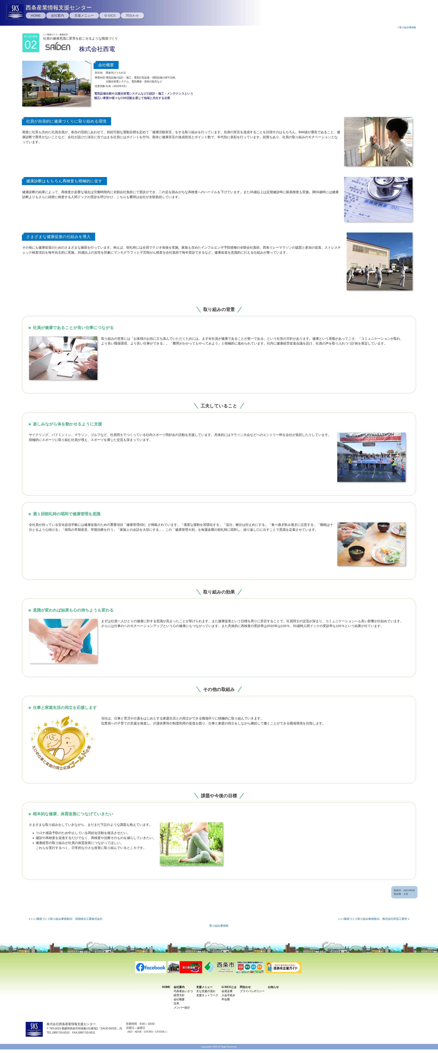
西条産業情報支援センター (59, 7)
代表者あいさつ (183, 991)
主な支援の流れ (205, 991)
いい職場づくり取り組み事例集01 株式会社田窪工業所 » (373, 918)
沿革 (176, 1003)
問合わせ (132, 15)
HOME (36, 15)
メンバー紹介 (182, 1007)
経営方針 (179, 995)
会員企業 (227, 991)
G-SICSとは (229, 987)
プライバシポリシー (252, 991)
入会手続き (228, 995)
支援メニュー (84, 15)
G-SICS (110, 15)
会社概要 (179, 999)
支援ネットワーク (207, 995)
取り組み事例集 (407, 27)
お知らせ (273, 987)
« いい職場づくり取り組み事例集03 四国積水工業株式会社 (65, 918)
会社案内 (57, 15)
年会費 (226, 999)
